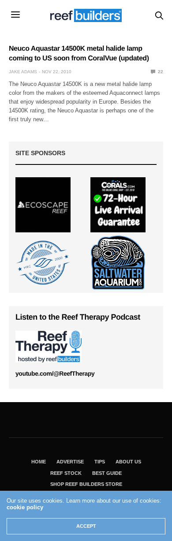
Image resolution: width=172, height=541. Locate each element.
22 (160, 71)
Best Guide (107, 473)
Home (38, 461)
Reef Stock (66, 473)
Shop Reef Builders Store (86, 484)
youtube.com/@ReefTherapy (54, 373)
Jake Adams (23, 71)
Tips (99, 461)
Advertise (70, 461)
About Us (128, 461)
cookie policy (25, 507)
